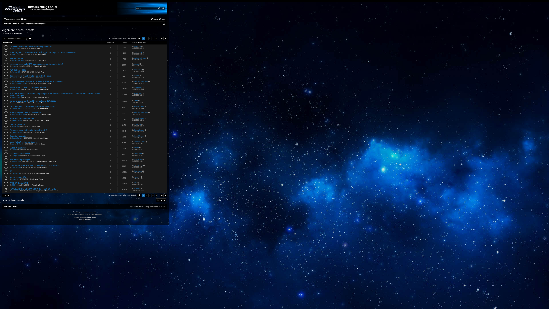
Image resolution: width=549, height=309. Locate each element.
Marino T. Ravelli (17, 144)
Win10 (75, 212)
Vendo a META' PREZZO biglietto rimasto (28, 88)
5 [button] (156, 38)
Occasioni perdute (18, 136)
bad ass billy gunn (18, 60)
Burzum (14, 78)
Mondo (42, 132)
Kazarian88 (16, 72)
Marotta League (16, 58)
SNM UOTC (16, 54)
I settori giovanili (17, 124)
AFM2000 (15, 48)
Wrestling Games (38, 185)
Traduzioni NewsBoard (20, 154)
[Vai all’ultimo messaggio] (142, 46)
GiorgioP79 (16, 156)
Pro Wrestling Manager (20, 160)
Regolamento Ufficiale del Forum (47, 191)
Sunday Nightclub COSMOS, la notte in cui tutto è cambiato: (36, 82)
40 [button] (162, 38)
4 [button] (152, 38)
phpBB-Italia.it (91, 217)
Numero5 (15, 179)
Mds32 (14, 150)
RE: (11, 171)
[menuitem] (24, 19)
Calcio (38, 48)
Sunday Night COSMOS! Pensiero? (25, 113)
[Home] (15, 8)
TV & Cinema (44, 120)
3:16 (13, 185)
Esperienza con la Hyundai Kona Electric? (28, 130)
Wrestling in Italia (40, 66)
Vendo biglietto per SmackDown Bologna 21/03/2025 (33, 101)
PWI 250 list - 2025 (18, 70)
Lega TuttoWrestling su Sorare (23, 142)
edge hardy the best (19, 84)
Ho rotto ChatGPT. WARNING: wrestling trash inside (32, 107)
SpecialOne (16, 161)
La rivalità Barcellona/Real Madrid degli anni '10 (31, 46)
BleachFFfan (16, 167)
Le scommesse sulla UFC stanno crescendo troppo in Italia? (36, 64)
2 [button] (146, 38)
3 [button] (149, 38)
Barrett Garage (17, 109)
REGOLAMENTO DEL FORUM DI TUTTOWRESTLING (33, 189)
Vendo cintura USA (18, 177)
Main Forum (42, 54)
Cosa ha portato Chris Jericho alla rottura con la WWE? (34, 165)
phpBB (76, 214)
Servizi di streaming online (22, 118)
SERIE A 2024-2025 (18, 148)
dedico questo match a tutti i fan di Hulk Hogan (30, 76)
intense (14, 66)
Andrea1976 (16, 89)
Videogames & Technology (46, 161)
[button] (139, 38)
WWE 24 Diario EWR (19, 183)
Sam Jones (16, 173)
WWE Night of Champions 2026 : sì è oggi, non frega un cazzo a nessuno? (43, 52)
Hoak (14, 103)
